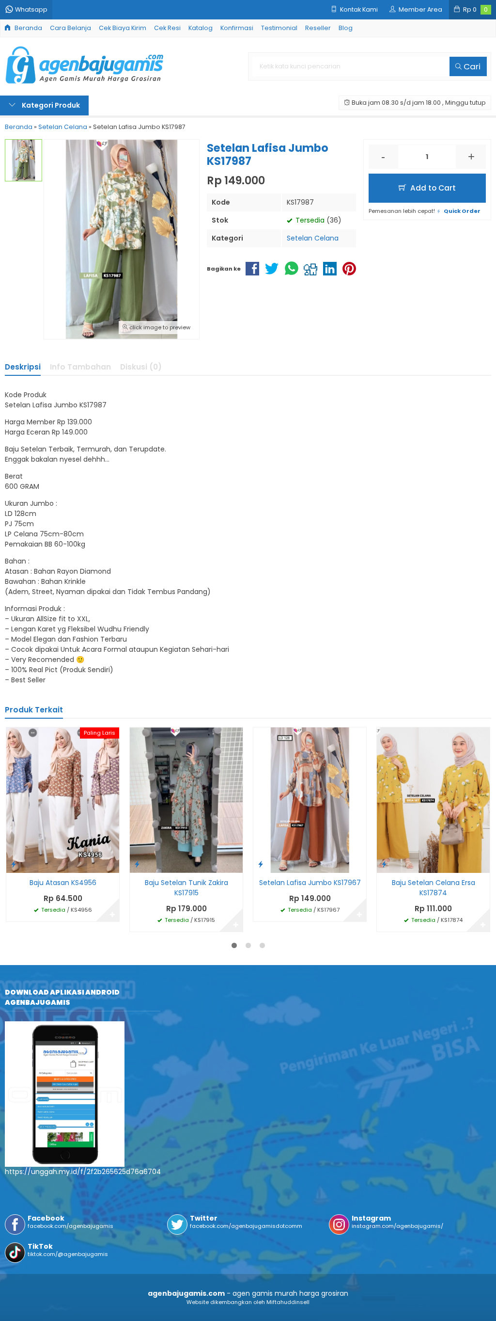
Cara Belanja (70, 28)
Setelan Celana (313, 238)
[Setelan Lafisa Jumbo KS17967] (309, 800)
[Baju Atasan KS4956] (62, 800)
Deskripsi (23, 367)
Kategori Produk (50, 105)
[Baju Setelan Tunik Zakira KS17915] (186, 800)
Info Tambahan (80, 367)
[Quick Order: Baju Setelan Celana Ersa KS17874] (384, 864)
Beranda (27, 28)
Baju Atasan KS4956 (63, 882)
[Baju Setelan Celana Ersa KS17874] (433, 800)
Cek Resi (167, 28)
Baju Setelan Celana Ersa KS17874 (433, 888)
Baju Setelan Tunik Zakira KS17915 (186, 888)
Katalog (200, 28)
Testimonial (279, 28)
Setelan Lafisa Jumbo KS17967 (310, 882)
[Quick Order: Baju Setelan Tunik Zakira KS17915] (137, 864)
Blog (346, 28)
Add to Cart (432, 188)
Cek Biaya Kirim (122, 28)
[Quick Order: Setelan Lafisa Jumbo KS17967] (260, 864)
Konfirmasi (236, 28)
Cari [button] (471, 66)
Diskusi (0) (141, 367)
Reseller (318, 28)
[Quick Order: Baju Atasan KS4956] (13, 864)
